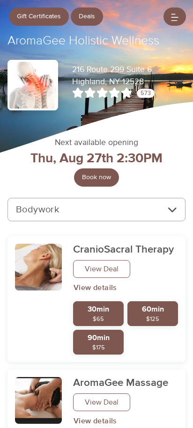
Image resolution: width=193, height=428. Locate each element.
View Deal (102, 269)
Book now (96, 177)
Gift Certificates (39, 16)
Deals (87, 16)
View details (95, 287)
